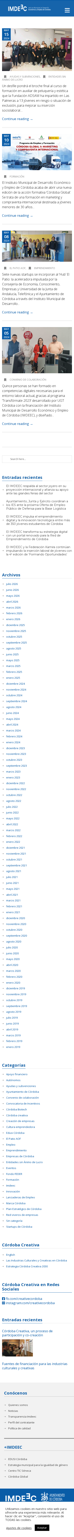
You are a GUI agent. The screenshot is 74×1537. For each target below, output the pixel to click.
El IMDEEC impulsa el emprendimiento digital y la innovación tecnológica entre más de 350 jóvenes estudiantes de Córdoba (38, 520)
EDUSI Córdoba (17, 1459)
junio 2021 (12, 883)
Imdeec (10, 1185)
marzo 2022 (13, 830)
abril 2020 (12, 965)
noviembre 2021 (16, 853)
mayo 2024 (13, 719)
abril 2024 (12, 724)
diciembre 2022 (15, 783)
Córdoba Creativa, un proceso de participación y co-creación (27, 1333)
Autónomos (13, 1080)
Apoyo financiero (17, 1074)
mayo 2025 (13, 660)
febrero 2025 (14, 672)
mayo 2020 (13, 959)
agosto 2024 (13, 707)
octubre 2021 (14, 859)
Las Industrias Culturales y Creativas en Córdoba (36, 1260)
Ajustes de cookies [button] (19, 1528)
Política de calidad (19, 1428)
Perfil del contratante (21, 1422)
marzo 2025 (13, 666)
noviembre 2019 (16, 994)
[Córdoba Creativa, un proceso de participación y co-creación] (17, 1347)
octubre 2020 (14, 930)
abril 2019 (12, 1029)
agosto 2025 (13, 648)
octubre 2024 (14, 695)
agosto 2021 (13, 871)
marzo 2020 (13, 971)
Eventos (11, 1168)
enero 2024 (13, 742)
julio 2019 (12, 1017)
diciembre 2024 (15, 683)
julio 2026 (12, 584)
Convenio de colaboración (28, 379)
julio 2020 (12, 947)
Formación (17, 176)
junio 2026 (12, 590)
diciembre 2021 (15, 848)
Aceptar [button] (42, 1527)
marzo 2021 (13, 900)
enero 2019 (13, 1047)
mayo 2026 (13, 596)
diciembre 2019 (15, 988)
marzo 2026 (13, 607)
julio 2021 (12, 877)
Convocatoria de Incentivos (23, 1103)
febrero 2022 (14, 836)
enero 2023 (13, 777)
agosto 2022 (13, 801)
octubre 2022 (14, 795)
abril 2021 (12, 895)
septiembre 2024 (16, 701)
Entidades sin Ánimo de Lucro (24, 1162)
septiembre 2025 (16, 642)
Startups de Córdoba (19, 1226)
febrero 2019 (14, 1041)
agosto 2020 (13, 941)
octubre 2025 (14, 636)
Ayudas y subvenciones (25, 76)
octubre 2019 (14, 1000)
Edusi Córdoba (15, 1133)
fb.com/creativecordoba (23, 1298)
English (10, 1255)
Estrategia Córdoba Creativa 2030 (27, 1266)
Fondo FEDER (14, 1174)
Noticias (13, 1411)
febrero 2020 (14, 977)
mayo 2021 (13, 889)
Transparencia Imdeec (22, 1416)
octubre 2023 (14, 760)
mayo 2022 (13, 818)
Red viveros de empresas (22, 1215)
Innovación (13, 1191)
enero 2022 (13, 842)
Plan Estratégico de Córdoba (24, 1209)
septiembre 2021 (16, 865)
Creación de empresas (20, 1121)
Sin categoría (14, 1221)
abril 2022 (12, 824)
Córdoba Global (18, 1476)
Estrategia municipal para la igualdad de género (38, 1465)
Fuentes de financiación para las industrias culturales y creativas (34, 1366)
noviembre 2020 (16, 924)
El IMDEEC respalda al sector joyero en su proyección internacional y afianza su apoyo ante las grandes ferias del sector (37, 489)
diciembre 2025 (15, 625)
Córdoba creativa (17, 1115)
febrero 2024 (14, 736)
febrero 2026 (14, 613)
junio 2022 (12, 812)
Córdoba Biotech (16, 1109)
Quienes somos (18, 1405)
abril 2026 (12, 601)
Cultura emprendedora (20, 1127)
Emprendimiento (44, 268)
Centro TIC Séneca (19, 1470)
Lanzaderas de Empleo (20, 1197)
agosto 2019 (13, 1012)
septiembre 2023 (16, 765)
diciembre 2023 (15, 748)
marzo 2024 (13, 730)
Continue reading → (17, 119)
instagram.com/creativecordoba (30, 1303)
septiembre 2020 (16, 935)
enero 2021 (13, 912)
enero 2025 (13, 678)
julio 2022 (12, 807)
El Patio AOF (17, 268)
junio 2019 (12, 1023)
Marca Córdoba (15, 1203)
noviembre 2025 (16, 631)
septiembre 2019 (16, 1006)
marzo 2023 (13, 771)
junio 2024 (12, 713)
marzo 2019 (13, 1035)
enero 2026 (13, 619)
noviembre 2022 (16, 789)
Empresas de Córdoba (20, 1156)
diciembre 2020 (15, 918)
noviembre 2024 (16, 689)
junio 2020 (12, 953)
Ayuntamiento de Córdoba (22, 1092)
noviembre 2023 (16, 754)
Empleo (10, 1144)
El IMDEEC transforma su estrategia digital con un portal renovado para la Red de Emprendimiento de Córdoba (36, 535)
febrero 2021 (14, 906)
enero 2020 (13, 982)
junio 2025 (12, 654)
